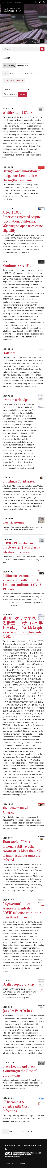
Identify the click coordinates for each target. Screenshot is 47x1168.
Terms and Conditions (15, 1163)
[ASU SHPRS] (23, 1157)
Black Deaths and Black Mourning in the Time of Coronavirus (19, 1071)
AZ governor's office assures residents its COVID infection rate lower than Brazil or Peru (22, 910)
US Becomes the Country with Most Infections (16, 1106)
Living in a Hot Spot (16, 399)
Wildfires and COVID (17, 112)
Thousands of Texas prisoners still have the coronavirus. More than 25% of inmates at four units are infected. (22, 851)
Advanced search (14, 81)
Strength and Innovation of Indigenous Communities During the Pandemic (21, 175)
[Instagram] (35, 2)
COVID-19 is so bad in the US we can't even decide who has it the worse (21, 547)
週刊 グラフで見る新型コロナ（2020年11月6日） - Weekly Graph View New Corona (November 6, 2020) (23, 627)
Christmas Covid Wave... (19, 481)
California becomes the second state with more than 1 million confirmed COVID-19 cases (22, 582)
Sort (22, 94)
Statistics (9, 353)
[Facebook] (43, 2)
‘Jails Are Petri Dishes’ (18, 1011)
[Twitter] (39, 2)
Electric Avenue (13, 522)
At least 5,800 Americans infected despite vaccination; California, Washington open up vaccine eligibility (23, 221)
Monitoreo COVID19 (17, 265)
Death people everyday (18, 984)
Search (42, 49)
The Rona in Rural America (15, 810)
